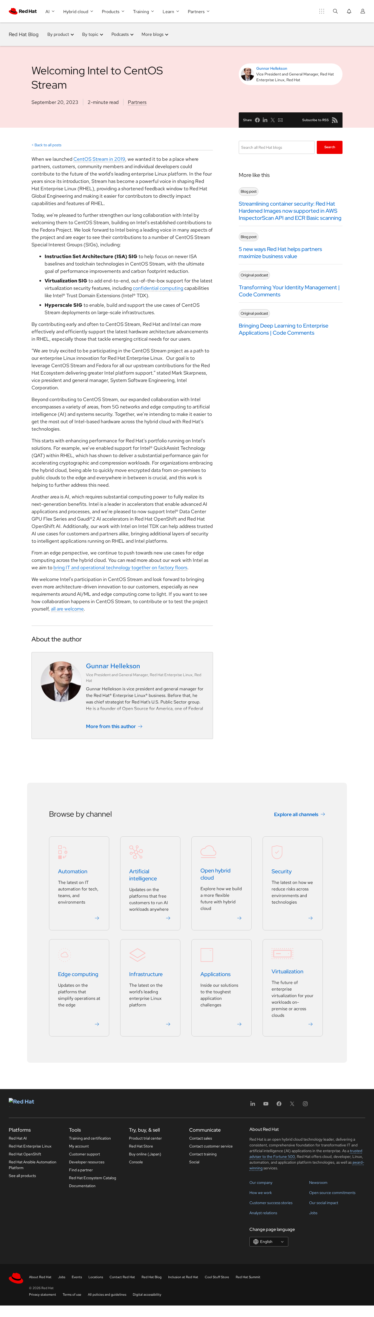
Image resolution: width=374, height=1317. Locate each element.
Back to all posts (47, 144)
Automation (72, 871)
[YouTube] (266, 1105)
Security (282, 871)
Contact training (203, 1154)
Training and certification (90, 1138)
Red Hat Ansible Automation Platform (32, 1165)
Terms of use (72, 1294)
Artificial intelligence (143, 875)
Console (136, 1162)
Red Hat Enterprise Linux (30, 1146)
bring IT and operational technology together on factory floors (120, 567)
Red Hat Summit (248, 1277)
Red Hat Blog (24, 34)
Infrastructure (146, 974)
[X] (292, 1105)
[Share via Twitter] (272, 120)
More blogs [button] (152, 34)
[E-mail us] (280, 120)
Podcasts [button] (120, 34)
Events (77, 1277)
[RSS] (335, 120)
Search (329, 147)
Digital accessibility (147, 1294)
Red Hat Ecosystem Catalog (92, 1177)
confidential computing (158, 288)
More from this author (111, 726)
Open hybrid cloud (215, 874)
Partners (137, 102)
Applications (215, 974)
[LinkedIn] (252, 1105)
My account (79, 1146)
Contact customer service (211, 1146)
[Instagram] (305, 1105)
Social (194, 1162)
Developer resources (86, 1162)
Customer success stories (270, 1202)
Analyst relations (263, 1212)
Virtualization (287, 971)
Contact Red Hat (122, 1277)
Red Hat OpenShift (25, 1154)
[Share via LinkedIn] (265, 120)
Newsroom (318, 1182)
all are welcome (67, 609)
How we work (260, 1192)
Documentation (82, 1185)
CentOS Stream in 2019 (99, 159)
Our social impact (323, 1202)
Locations (95, 1277)
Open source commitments (332, 1192)
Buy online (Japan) (145, 1154)
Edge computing (78, 974)
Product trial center (145, 1138)
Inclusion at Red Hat (183, 1277)
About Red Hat (40, 1277)
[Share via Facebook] (257, 120)
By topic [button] (90, 34)
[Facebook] (279, 1105)
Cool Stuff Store (217, 1277)
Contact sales (200, 1138)
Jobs (313, 1212)
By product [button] (58, 34)
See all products (22, 1175)
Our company (260, 1182)
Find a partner (81, 1169)
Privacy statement (42, 1294)
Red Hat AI (18, 1138)
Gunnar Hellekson (271, 68)
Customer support (84, 1154)
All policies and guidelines (107, 1294)
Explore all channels (296, 814)
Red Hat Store (141, 1146)
